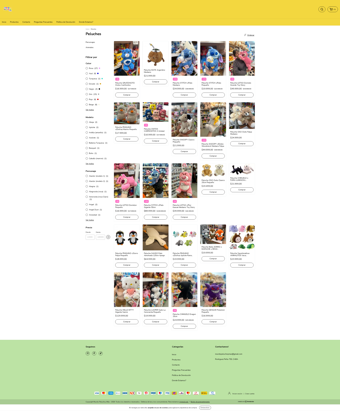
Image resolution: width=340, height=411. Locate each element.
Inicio (4, 22)
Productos (14, 22)
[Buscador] (321, 9)
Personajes (90, 42)
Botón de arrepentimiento (200, 402)
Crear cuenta (249, 394)
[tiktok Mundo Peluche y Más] (101, 353)
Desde (88, 232)
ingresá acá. (183, 402)
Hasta (98, 232)
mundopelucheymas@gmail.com (228, 354)
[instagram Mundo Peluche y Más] (88, 353)
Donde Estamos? (86, 22)
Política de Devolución (65, 22)
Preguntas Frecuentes (43, 22)
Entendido (205, 408)
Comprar (126, 139)
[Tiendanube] (246, 402)
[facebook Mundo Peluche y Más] (94, 353)
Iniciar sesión (237, 394)
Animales (90, 47)
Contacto (26, 22)
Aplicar (108, 237)
